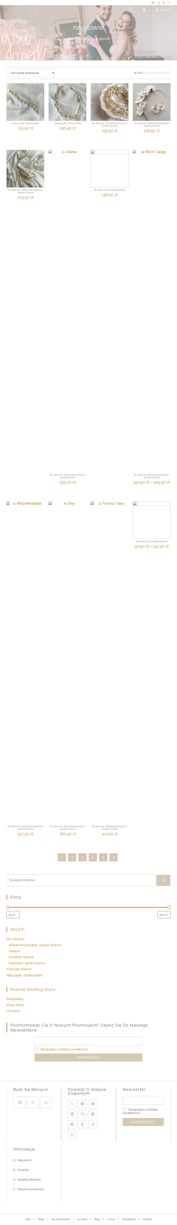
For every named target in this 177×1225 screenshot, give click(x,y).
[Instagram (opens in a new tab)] (158, 2)
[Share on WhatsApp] (72, 1135)
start (28, 1219)
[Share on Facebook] (82, 1104)
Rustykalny (15, 999)
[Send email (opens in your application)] (168, 2)
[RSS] (46, 1102)
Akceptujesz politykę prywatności (63, 1049)
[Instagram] (33, 1102)
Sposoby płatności (29, 1179)
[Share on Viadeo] (92, 1124)
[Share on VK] (92, 1114)
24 (152, 72)
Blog (97, 1219)
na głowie (102, 39)
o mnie (111, 1219)
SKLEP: (17, 929)
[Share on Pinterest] (92, 1104)
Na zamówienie (61, 1219)
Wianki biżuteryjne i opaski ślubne (115, 124)
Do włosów (98, 123)
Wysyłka (23, 1169)
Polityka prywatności (30, 1189)
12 (146, 72)
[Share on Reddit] (72, 1124)
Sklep (41, 1219)
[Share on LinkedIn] (72, 1114)
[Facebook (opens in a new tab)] (153, 2)
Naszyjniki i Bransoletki (25, 123)
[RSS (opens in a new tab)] (163, 2)
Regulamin (24, 1160)
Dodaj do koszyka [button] (67, 489)
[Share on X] (72, 1104)
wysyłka (82, 1219)
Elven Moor (15, 1005)
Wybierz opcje (25, 135)
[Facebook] (20, 1102)
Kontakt (147, 1219)
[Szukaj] (163, 880)
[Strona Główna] (69, 39)
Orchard (12, 1011)
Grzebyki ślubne (116, 189)
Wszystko (163, 72)
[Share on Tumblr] (82, 1124)
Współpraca (129, 1219)
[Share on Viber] (82, 1114)
